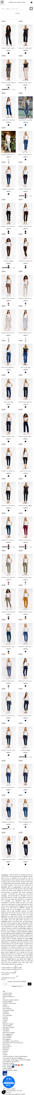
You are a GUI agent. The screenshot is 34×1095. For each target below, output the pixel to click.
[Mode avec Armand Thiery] (17, 2)
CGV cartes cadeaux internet (11, 1000)
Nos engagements (8, 1034)
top (2, 942)
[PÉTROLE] (25, 617)
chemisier (4, 921)
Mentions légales (7, 1001)
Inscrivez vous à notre (17, 981)
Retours (5, 1022)
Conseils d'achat (7, 993)
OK (29, 984)
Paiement (5, 1019)
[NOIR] (8, 53)
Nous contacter (7, 1008)
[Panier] (31, 2)
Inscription (5, 1012)
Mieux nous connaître (9, 1032)
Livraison (5, 1020)
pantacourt (17, 887)
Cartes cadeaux (7, 1046)
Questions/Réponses (8, 996)
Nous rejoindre (7, 1037)
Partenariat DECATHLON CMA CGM (13, 1042)
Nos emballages (7, 1036)
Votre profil (6, 1013)
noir (9, 940)
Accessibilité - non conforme (11, 1041)
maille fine (10, 959)
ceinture (18, 933)
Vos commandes (7, 1015)
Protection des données (9, 1003)
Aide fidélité (6, 1029)
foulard (28, 933)
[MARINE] (8, 266)
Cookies (5, 1005)
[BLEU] (8, 125)
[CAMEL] (25, 89)
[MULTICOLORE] (8, 303)
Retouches (6, 1049)
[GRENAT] (25, 194)
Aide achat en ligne (8, 1024)
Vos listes (5, 1017)
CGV (4, 998)
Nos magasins (7, 1039)
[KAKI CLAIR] (25, 87)
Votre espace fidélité (8, 1027)
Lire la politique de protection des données (12, 1087)
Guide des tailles (7, 995)
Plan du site (6, 1007)
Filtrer (18, 13)
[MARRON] (25, 267)
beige (30, 938)
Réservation (6, 1048)
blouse (20, 940)
